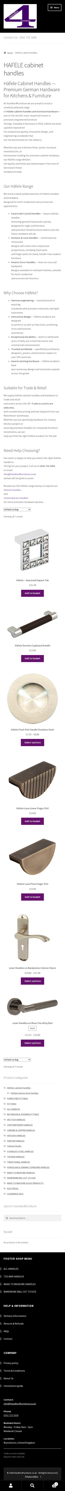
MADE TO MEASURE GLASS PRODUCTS (25, 1183)
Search (32, 1485)
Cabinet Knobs (14, 1146)
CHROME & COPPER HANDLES (21, 1130)
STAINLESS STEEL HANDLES (20, 1151)
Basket (50, 1483)
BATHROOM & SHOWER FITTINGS (23, 1114)
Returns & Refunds (14, 1323)
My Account (11, 1485)
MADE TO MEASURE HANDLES (21, 1172)
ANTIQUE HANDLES (16, 1135)
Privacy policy (11, 1363)
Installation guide (13, 1385)
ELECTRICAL (13, 1188)
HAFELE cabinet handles (19, 1087)
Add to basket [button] (32, 593)
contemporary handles (16, 497)
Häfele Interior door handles (24, 1093)
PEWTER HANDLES (15, 1140)
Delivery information (15, 1315)
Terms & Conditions (14, 1370)
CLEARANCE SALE (15, 1193)
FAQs (6, 1331)
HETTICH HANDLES (16, 1119)
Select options (32, 742)
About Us (8, 1378)
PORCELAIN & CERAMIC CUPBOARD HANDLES (28, 1167)
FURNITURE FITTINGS (17, 1098)
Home (10, 52)
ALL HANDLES (13, 1109)
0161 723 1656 (11, 1415)
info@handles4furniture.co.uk (20, 474)
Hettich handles (12, 489)
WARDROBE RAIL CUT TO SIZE (21, 1177)
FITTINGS (11, 1103)
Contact (8, 1338)
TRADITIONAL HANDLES (18, 1162)
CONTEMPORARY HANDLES (20, 1124)
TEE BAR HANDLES (15, 1156)
